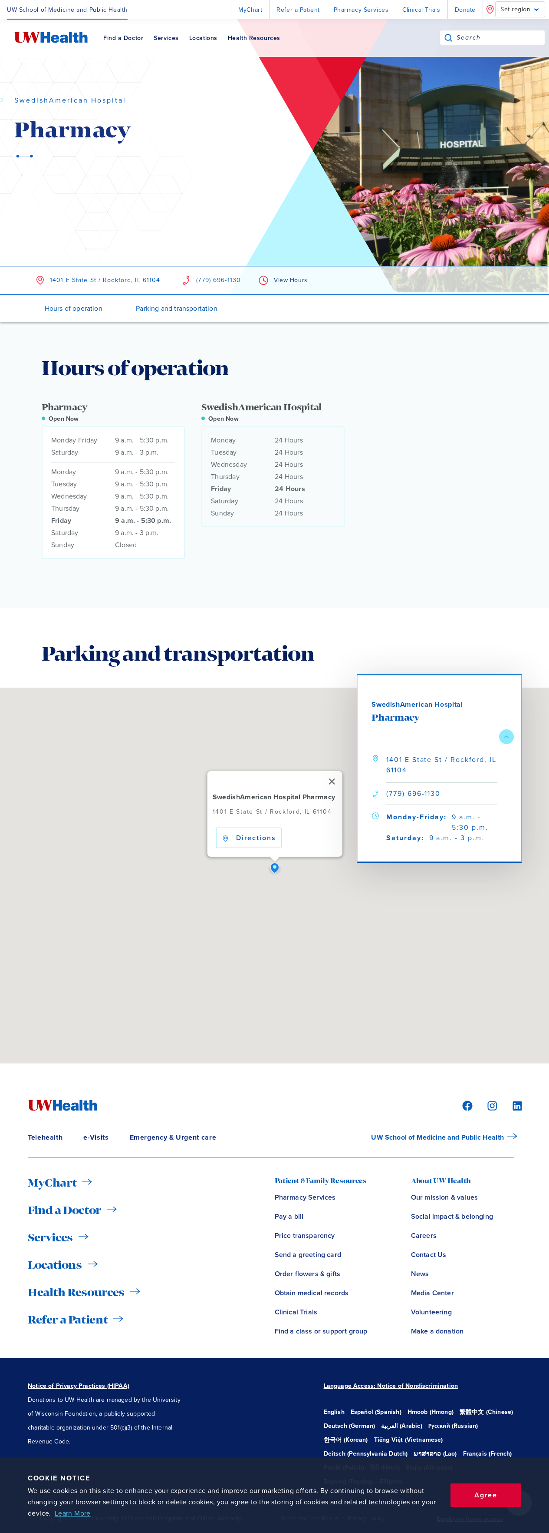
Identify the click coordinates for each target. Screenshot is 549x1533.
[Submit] (448, 37)
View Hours (291, 280)
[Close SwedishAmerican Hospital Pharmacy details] (506, 736)
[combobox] (501, 37)
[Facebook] (466, 1105)
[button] (275, 868)
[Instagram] (490, 1105)
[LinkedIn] (512, 1105)
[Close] (331, 781)
